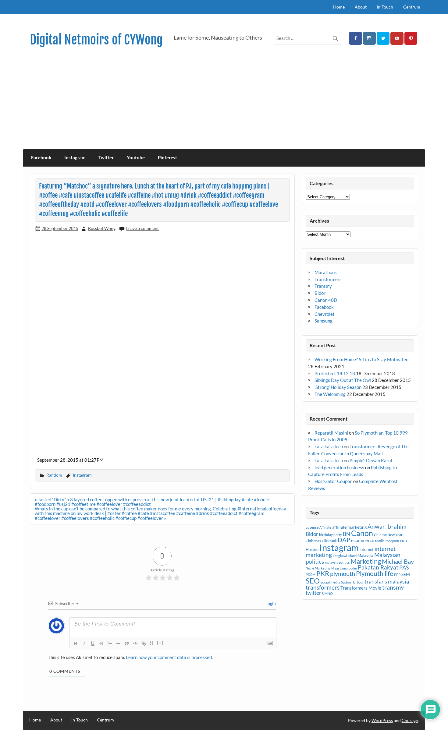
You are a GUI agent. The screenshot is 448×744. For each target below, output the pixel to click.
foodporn (392, 541)
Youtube (136, 157)
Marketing (365, 561)
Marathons (326, 272)
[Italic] (84, 643)
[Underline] (92, 643)
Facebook (41, 157)
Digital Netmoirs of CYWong (96, 40)
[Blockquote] (127, 643)
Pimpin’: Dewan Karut (371, 460)
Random (54, 475)
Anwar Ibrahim (387, 526)
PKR (322, 573)
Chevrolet (325, 314)
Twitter (106, 157)
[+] (160, 643)
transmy (393, 587)
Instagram (75, 157)
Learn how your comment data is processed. (169, 657)
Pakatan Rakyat (378, 567)
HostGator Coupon (333, 481)
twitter (313, 593)
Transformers (328, 279)
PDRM (310, 575)
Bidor (320, 293)
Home (339, 6)
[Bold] (75, 643)
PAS (404, 567)
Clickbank (329, 541)
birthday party (330, 534)
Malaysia (365, 555)
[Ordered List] (109, 643)
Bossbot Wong (102, 228)
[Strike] (101, 643)
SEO (313, 580)
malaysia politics (337, 562)
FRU (403, 540)
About (361, 6)
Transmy (323, 286)
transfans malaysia (386, 581)
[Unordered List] (118, 643)
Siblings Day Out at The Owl (343, 380)
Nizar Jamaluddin (344, 568)
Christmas (313, 541)
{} (152, 643)
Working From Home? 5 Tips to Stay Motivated (361, 359)
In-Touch (385, 6)
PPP (397, 574)
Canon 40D (326, 300)
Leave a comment (142, 228)
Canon (362, 533)
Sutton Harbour (352, 582)
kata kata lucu (329, 446)
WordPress (382, 720)
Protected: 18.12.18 (335, 373)
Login (270, 603)
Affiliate (325, 527)
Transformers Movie (360, 588)
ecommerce (362, 540)
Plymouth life (374, 573)
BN (346, 534)
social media (330, 582)
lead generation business (339, 467)
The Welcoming (330, 394)
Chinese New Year (388, 534)
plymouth (342, 573)
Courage (410, 720)
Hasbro (312, 549)
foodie (380, 541)
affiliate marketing (349, 527)
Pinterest (167, 157)
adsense (312, 527)
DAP (344, 539)
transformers (323, 587)
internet (367, 549)
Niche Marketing (318, 568)
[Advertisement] (224, 103)
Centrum (411, 6)
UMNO (327, 593)
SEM (405, 574)
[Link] (144, 643)
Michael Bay (398, 561)
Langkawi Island (345, 556)
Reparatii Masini (331, 432)
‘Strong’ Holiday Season (338, 387)
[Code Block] (135, 643)
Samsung (323, 320)
